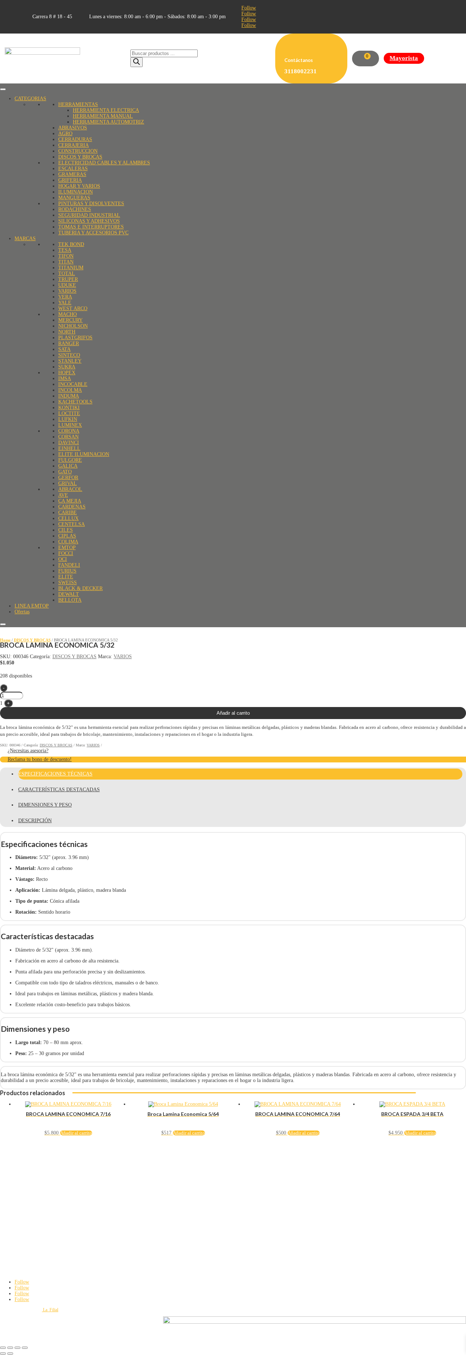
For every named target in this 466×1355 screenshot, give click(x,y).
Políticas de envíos (16, 1171)
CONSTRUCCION (78, 151)
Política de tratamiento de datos (26, 1158)
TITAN (66, 262)
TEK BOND (71, 244)
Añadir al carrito (233, 713)
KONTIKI (69, 407)
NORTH (66, 332)
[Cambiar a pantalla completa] (10, 1348)
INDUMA (68, 396)
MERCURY (70, 320)
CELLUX (68, 518)
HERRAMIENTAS (78, 104)
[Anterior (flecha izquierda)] (3, 1353)
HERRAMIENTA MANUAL (103, 116)
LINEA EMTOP (32, 606)
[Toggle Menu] (3, 89)
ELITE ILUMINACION (83, 454)
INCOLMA (70, 390)
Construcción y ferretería (21, 1227)
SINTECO (69, 355)
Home (5, 640)
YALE (64, 302)
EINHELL (69, 448)
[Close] (3, 624)
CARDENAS (72, 506)
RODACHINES (74, 209)
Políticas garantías (15, 1175)
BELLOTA (70, 600)
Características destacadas (59, 789)
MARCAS (25, 238)
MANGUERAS (74, 197)
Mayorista (404, 58)
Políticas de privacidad (19, 1153)
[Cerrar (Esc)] (25, 1348)
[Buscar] (136, 62)
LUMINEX (70, 425)
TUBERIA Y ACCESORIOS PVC (93, 232)
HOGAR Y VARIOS (79, 186)
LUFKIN (67, 419)
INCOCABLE (72, 384)
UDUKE (67, 285)
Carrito (6, 1198)
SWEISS (67, 582)
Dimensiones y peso (45, 805)
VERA (65, 297)
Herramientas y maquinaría (23, 1222)
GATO (65, 472)
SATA (64, 349)
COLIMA (68, 541)
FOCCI (65, 553)
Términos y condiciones (20, 1166)
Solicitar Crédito (14, 1203)
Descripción (35, 820)
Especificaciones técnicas (55, 774)
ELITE (65, 576)
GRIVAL (67, 483)
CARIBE (67, 512)
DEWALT (68, 594)
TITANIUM (70, 267)
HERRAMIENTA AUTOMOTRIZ (108, 122)
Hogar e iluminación (17, 1235)
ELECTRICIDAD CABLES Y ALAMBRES (104, 162)
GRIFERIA (70, 180)
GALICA (68, 466)
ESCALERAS (73, 168)
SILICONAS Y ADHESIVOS (89, 221)
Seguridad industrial (17, 1231)
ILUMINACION (75, 192)
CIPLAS (67, 536)
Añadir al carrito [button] (76, 1133)
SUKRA (66, 367)
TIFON (66, 256)
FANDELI (69, 565)
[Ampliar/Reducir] (3, 1348)
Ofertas (22, 611)
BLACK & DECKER (80, 588)
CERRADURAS (75, 139)
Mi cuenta (8, 1194)
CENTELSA (71, 524)
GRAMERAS (72, 174)
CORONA (68, 431)
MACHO (67, 314)
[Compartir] (17, 1348)
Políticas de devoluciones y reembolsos (33, 1162)
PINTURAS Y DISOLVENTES (91, 203)
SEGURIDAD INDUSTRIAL (89, 215)
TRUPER (68, 279)
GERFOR (68, 477)
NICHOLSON (73, 326)
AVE (63, 495)
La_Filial (50, 1310)
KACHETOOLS (75, 402)
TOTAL (66, 273)
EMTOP (67, 547)
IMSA (64, 378)
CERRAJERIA (73, 145)
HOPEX (66, 372)
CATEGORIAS (30, 98)
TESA (64, 250)
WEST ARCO (72, 308)
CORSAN (68, 437)
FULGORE (70, 460)
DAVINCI (68, 442)
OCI (62, 559)
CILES (65, 530)
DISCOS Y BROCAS (80, 157)
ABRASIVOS (72, 127)
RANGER (68, 343)
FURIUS (67, 571)
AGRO (65, 133)
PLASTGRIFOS (75, 337)
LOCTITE (69, 413)
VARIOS (67, 291)
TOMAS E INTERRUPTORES (91, 227)
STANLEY (70, 361)
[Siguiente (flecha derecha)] (10, 1353)
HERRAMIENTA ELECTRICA (106, 110)
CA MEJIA (69, 501)
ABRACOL (70, 489)
